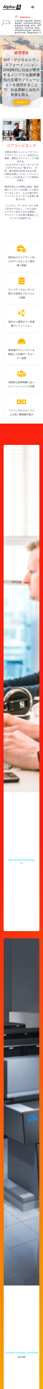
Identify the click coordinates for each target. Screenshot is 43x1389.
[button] (32, 7)
